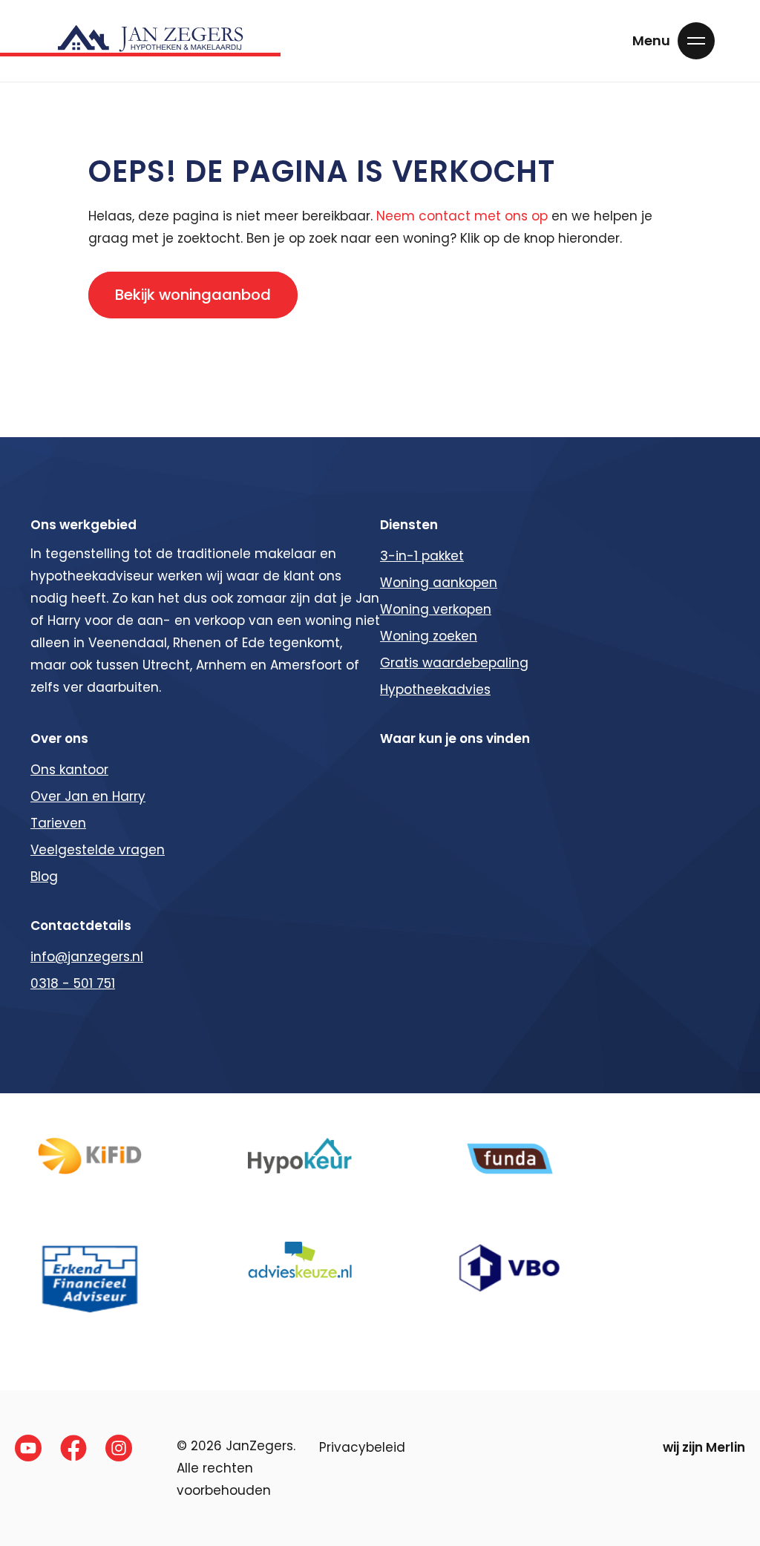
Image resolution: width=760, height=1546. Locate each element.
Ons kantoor (69, 770)
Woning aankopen (438, 583)
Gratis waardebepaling (454, 663)
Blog (44, 876)
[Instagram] (118, 1448)
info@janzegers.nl (86, 957)
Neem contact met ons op (462, 216)
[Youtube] (28, 1448)
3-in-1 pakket (422, 556)
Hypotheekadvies (435, 689)
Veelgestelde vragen (97, 850)
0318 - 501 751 (72, 983)
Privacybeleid (362, 1447)
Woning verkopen (435, 609)
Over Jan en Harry (87, 796)
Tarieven (58, 823)
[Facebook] (73, 1448)
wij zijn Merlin (704, 1447)
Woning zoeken (428, 636)
